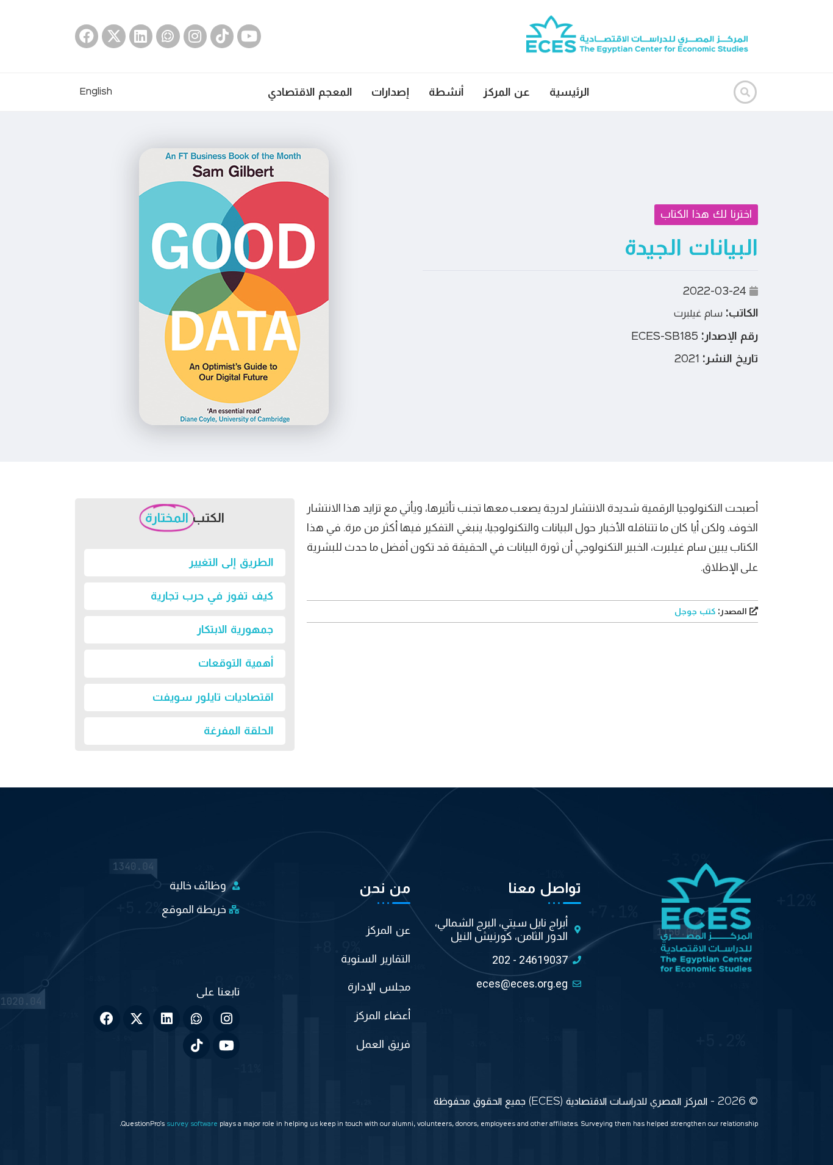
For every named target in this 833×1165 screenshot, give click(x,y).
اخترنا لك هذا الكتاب (706, 214)
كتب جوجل (711, 612)
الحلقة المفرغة (238, 730)
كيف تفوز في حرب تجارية (212, 595)
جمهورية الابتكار (235, 629)
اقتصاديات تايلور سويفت (212, 697)
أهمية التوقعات (235, 663)
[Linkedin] (140, 36)
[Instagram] (195, 36)
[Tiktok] (222, 36)
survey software (193, 1124)
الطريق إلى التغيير (231, 562)
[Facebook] (86, 36)
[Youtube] (248, 36)
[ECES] (642, 35)
